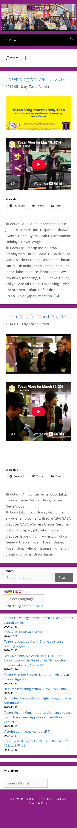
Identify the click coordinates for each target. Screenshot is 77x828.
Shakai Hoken (58, 278)
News (25, 242)
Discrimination (26, 229)
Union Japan (26, 296)
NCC (42, 278)
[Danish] (19, 591)
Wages (37, 242)
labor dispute (27, 272)
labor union (49, 272)
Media (34, 500)
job (67, 266)
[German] (10, 591)
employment (16, 254)
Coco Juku (18, 248)
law (63, 272)
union (10, 296)
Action (15, 224)
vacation (45, 296)
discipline (35, 248)
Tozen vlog (50, 284)
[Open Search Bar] (71, 38)
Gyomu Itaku (38, 236)
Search (9, 571)
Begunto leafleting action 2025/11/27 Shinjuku (38, 689)
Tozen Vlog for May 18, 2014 (35, 79)
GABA (41, 254)
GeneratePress (39, 803)
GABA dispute (59, 254)
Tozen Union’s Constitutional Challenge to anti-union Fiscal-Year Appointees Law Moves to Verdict (38, 717)
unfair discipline (51, 289)
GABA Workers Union (23, 259)
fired (32, 254)
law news (13, 278)
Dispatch (47, 229)
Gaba (22, 236)
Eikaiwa (62, 229)
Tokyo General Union (23, 284)
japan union (53, 266)
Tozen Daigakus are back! (23, 632)
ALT (25, 224)
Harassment (60, 236)
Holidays (12, 242)
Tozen (36, 542)
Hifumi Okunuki (18, 266)
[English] (6, 591)
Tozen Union (52, 542)
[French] (15, 591)
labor (10, 272)
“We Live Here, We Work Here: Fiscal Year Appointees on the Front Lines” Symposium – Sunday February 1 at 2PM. (37, 660)
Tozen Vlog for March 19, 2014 (38, 316)
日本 (57, 296)
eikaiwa (51, 248)
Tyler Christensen (39, 548)
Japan (37, 266)
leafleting (29, 278)
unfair (31, 289)
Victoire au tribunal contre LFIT (27, 731)
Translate (36, 605)
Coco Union (37, 512)
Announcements (43, 224)
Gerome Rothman (55, 259)
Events (11, 236)
